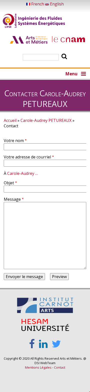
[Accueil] (34, 21)
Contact (59, 367)
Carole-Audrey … (22, 173)
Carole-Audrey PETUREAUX (46, 120)
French (37, 4)
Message (12, 199)
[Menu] (83, 73)
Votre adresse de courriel (27, 157)
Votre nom (14, 140)
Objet (9, 183)
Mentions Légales (38, 367)
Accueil (10, 120)
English (56, 4)
